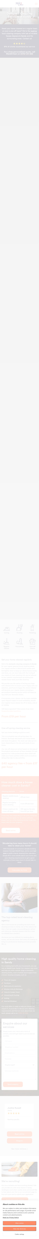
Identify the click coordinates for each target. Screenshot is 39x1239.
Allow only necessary (19, 1229)
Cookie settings (19, 1234)
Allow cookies (19, 1223)
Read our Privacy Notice (11, 1217)
